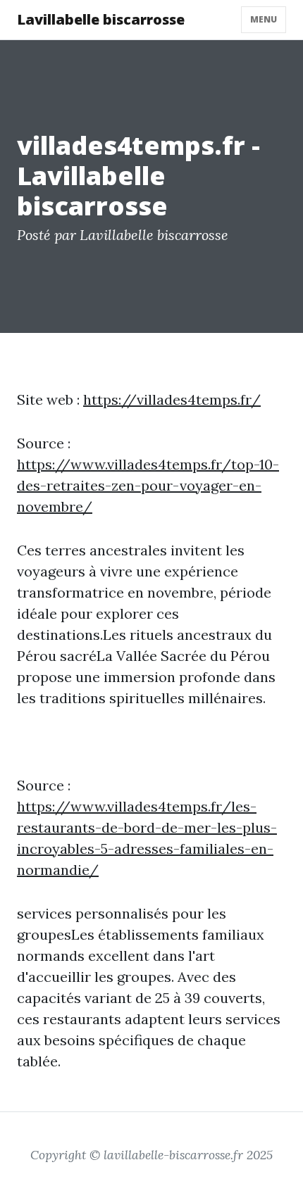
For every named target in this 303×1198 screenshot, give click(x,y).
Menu (263, 19)
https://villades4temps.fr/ (172, 399)
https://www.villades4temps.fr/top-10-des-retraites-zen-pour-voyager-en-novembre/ (148, 485)
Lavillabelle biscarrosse (101, 19)
